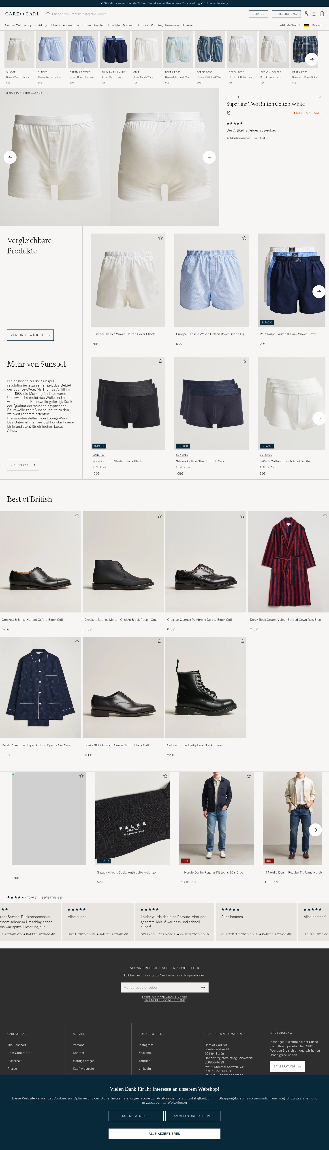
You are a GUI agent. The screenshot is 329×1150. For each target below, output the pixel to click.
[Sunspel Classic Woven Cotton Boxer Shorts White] (128, 329)
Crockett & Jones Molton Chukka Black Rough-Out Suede (120, 620)
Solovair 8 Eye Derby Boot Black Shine (194, 745)
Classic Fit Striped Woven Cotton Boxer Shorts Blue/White (178, 77)
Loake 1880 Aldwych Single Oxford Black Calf (117, 745)
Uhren (86, 25)
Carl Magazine (289, 25)
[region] (164, 922)
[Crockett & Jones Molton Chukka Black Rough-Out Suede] (123, 615)
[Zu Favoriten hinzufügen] (159, 239)
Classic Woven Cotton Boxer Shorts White (17, 77)
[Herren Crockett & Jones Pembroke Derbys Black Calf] (205, 561)
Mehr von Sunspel (36, 364)
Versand (79, 1045)
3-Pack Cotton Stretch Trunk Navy (200, 461)
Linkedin (145, 1069)
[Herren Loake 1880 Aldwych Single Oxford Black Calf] (123, 687)
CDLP (136, 72)
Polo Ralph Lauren (114, 72)
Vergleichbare (29, 245)
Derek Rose (172, 72)
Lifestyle (114, 25)
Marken (128, 25)
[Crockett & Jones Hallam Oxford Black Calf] (40, 615)
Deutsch (317, 25)
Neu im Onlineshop (18, 25)
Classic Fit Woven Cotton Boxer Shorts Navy (305, 77)
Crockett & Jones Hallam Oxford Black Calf (32, 620)
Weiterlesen (177, 1102)
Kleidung (41, 25)
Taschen (99, 25)
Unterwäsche (32, 93)
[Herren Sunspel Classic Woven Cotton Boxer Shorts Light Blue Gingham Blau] (51, 49)
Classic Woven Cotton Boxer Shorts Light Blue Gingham (50, 77)
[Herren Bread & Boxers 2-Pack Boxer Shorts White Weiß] (274, 49)
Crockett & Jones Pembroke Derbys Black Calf (199, 620)
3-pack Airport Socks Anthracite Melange (126, 872)
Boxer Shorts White (143, 77)
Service (258, 13)
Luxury (187, 25)
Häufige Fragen (83, 1061)
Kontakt (78, 1053)
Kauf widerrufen (84, 1069)
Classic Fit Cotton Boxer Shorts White (241, 77)
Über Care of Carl (19, 1053)
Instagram (146, 1045)
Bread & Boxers (80, 72)
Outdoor (142, 25)
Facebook (145, 1053)
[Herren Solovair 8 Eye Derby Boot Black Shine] (205, 687)
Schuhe (55, 25)
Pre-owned (172, 25)
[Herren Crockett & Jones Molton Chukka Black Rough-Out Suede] (123, 561)
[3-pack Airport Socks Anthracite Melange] (132, 868)
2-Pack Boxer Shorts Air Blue (82, 77)
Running (156, 25)
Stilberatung (286, 13)
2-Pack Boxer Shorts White (271, 77)
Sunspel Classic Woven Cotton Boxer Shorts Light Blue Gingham (211, 334)
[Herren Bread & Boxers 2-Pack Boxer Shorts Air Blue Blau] (83, 49)
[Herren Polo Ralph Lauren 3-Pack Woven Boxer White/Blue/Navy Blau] (115, 49)
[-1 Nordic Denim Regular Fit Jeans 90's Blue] (216, 868)
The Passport (16, 1045)
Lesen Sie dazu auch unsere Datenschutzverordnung (164, 998)
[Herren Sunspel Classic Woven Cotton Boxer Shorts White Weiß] (19, 49)
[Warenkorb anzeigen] (321, 13)
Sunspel (11, 72)
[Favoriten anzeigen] (314, 14)
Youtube (144, 1061)
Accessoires (71, 25)
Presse (12, 1069)
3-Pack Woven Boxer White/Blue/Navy (112, 77)
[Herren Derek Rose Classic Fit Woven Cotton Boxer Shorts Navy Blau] (305, 49)
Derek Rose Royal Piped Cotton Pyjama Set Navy (36, 745)
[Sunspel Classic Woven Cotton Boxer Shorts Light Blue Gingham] (211, 329)
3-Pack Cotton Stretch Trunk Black (117, 461)
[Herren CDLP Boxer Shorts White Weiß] (147, 49)
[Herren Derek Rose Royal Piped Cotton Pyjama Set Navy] (40, 687)
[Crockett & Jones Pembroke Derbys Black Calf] (205, 615)
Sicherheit (14, 1061)
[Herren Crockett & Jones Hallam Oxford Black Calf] (40, 561)
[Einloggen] (306, 14)
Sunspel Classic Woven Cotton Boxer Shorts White (124, 334)
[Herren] (49, 818)
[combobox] (317, 25)
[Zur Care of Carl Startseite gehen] (22, 14)
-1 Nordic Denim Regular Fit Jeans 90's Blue (212, 872)
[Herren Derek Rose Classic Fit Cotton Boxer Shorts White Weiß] (242, 49)
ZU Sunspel (20, 465)
